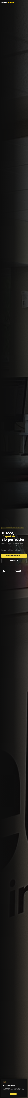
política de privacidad (7, 1091)
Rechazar (6, 1094)
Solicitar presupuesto (13, 555)
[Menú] (25, 2)
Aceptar (13, 1094)
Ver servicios (14, 560)
